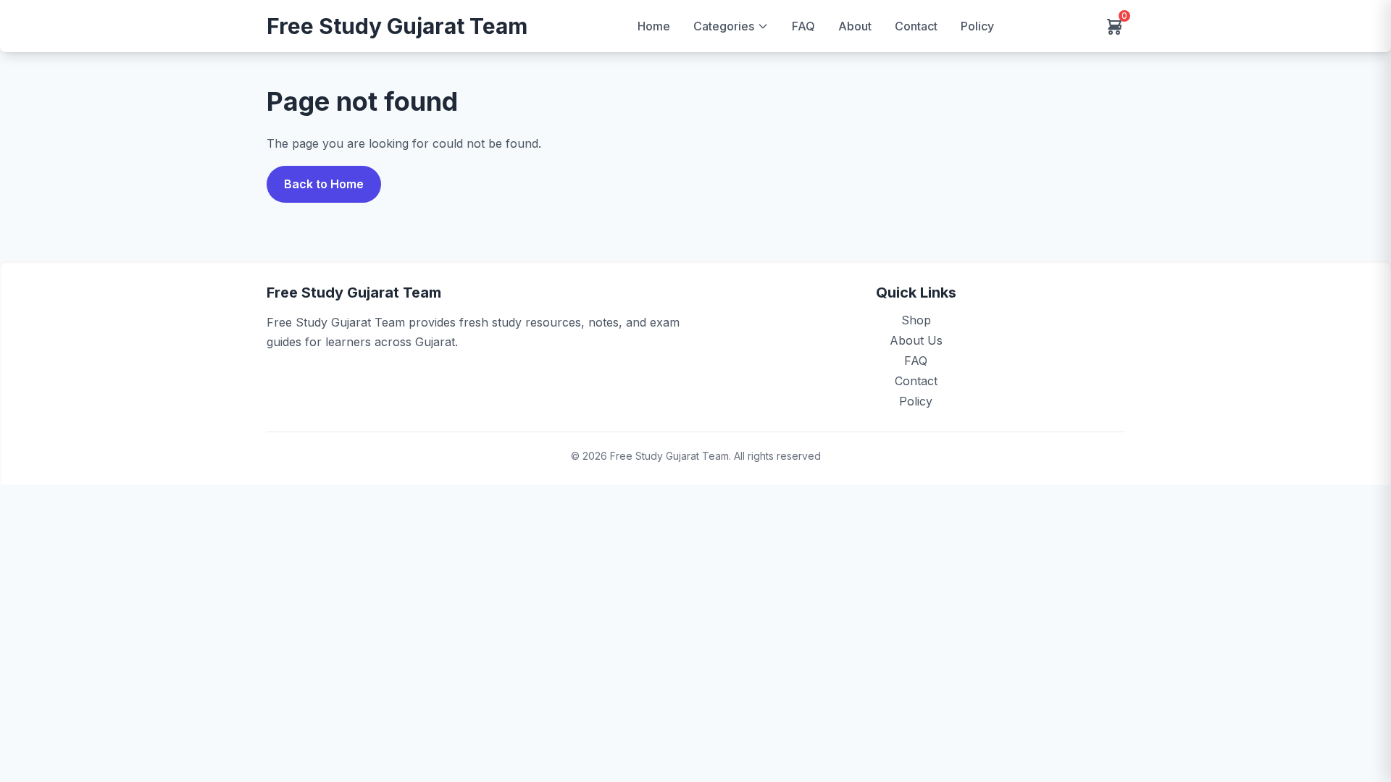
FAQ (803, 26)
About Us (916, 340)
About (855, 26)
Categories (723, 26)
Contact (916, 26)
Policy (977, 26)
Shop (916, 320)
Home (654, 26)
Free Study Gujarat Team (397, 26)
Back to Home (324, 184)
